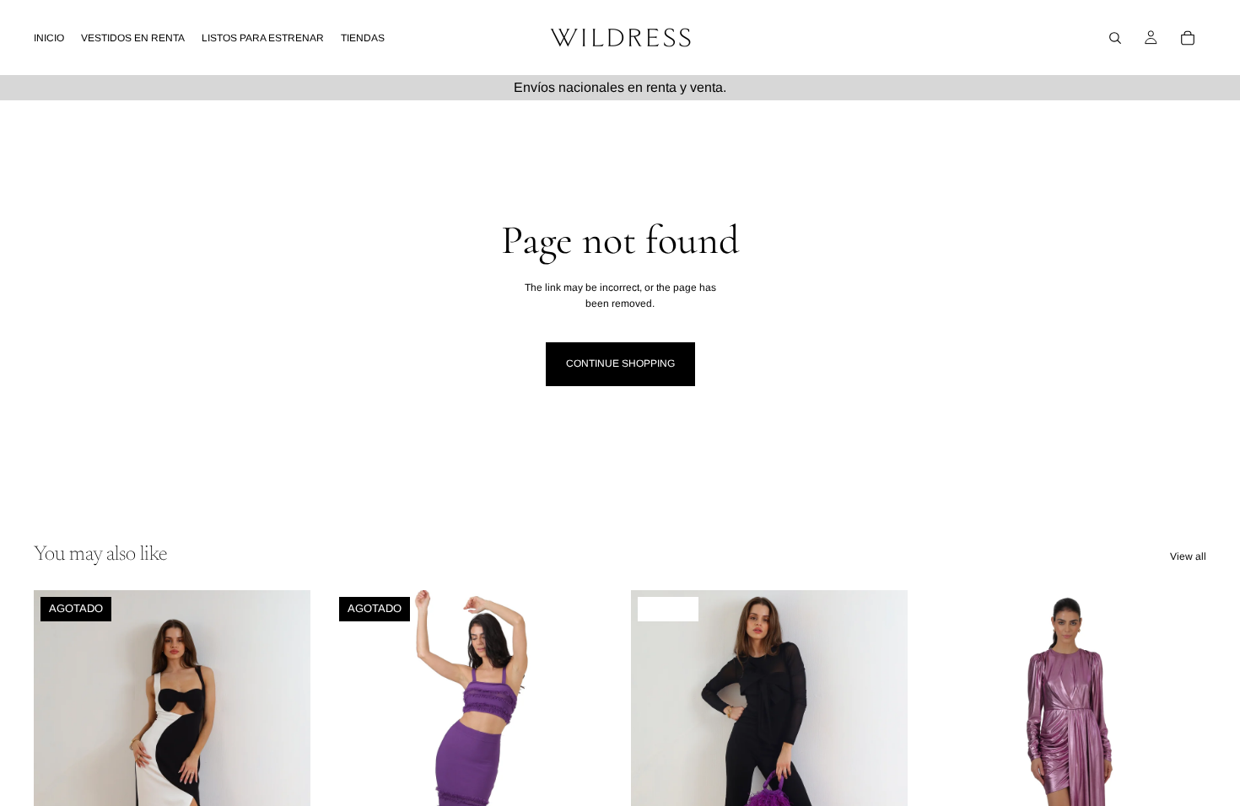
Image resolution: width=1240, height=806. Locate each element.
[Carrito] (1187, 37)
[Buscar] (1115, 37)
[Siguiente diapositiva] (285, 763)
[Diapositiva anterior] (59, 763)
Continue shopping (620, 363)
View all (1188, 556)
